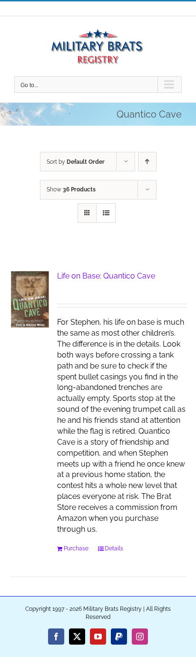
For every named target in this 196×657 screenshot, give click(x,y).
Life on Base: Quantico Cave (106, 275)
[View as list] (106, 213)
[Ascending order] (147, 161)
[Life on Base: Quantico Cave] (30, 299)
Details (114, 548)
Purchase (76, 548)
